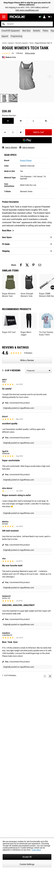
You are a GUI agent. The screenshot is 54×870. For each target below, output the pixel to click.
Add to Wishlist (11, 147)
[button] (3, 23)
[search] (27, 23)
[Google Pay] (27, 140)
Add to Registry (28, 147)
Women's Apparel (21, 43)
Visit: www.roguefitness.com (27, 10)
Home (4, 43)
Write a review (30, 53)
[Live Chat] (40, 17)
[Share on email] (39, 265)
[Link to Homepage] (18, 16)
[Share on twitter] (27, 265)
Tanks (31, 43)
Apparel (11, 43)
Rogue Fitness (26, 160)
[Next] (50, 676)
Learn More (36, 850)
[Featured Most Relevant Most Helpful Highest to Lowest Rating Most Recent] (38, 370)
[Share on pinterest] (33, 265)
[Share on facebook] (20, 265)
